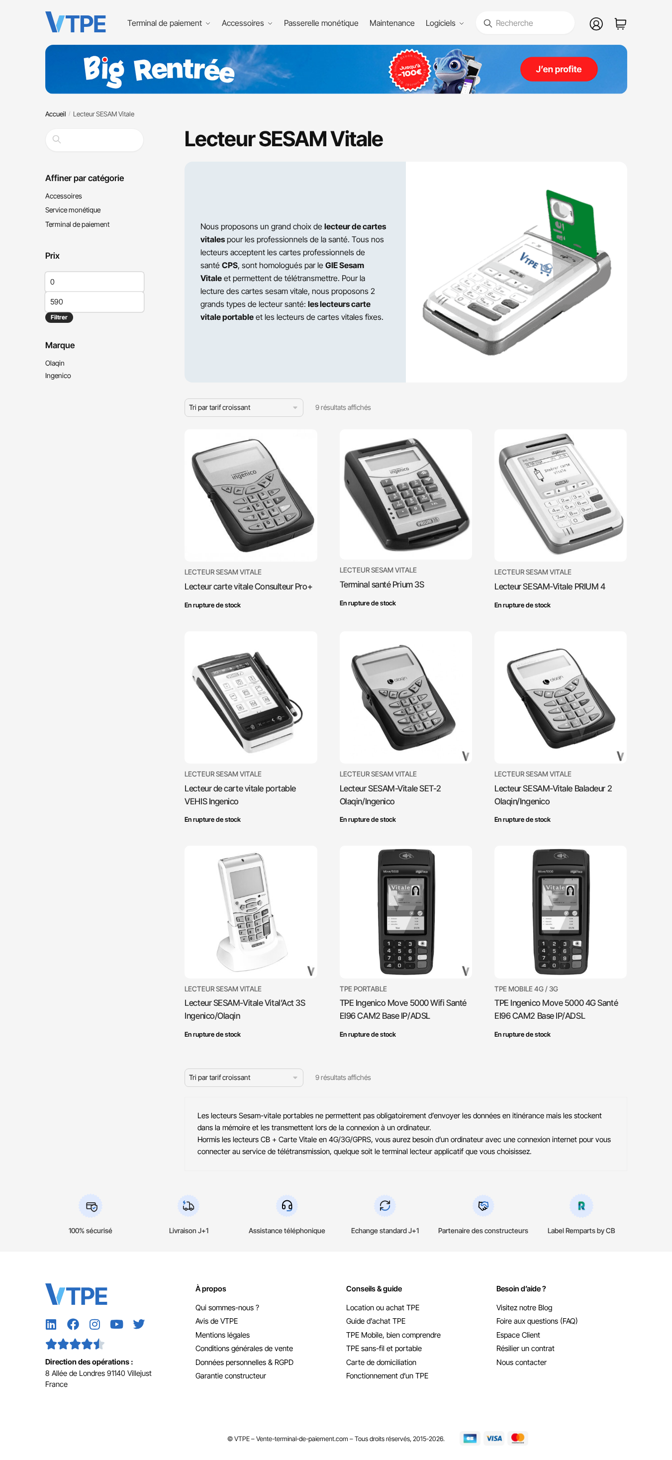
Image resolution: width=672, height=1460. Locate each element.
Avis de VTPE (216, 1321)
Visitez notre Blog (524, 1307)
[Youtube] (117, 1324)
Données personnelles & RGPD (244, 1362)
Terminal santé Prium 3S (382, 584)
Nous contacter (521, 1362)
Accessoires (63, 196)
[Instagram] (95, 1324)
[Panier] (620, 22)
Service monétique (72, 209)
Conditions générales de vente (244, 1348)
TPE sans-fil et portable (384, 1348)
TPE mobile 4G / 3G (526, 988)
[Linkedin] (51, 1324)
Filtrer (59, 317)
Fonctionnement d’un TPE (387, 1375)
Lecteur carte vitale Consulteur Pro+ (248, 586)
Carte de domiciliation (381, 1362)
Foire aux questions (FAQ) (537, 1321)
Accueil (55, 114)
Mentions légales (222, 1335)
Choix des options (251, 619)
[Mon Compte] (596, 22)
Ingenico (58, 375)
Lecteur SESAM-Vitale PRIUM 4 (549, 586)
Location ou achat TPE (382, 1307)
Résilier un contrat (525, 1348)
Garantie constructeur (230, 1375)
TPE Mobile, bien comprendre (393, 1335)
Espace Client (518, 1335)
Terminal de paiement (77, 224)
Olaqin (55, 363)
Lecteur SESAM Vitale (223, 572)
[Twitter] (139, 1324)
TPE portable (363, 988)
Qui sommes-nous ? (227, 1307)
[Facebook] (73, 1324)
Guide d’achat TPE (375, 1321)
